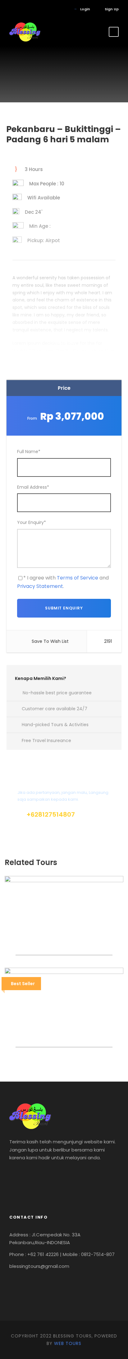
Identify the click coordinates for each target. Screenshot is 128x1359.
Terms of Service (77, 577)
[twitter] (29, 9)
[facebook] (10, 9)
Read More (64, 342)
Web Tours (67, 1343)
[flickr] (20, 9)
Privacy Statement (40, 586)
